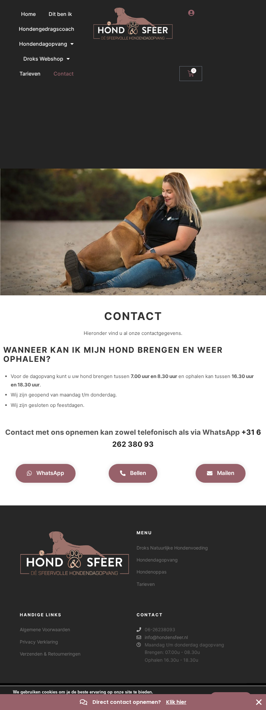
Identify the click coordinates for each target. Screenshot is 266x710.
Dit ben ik (60, 14)
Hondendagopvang (43, 44)
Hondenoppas (151, 571)
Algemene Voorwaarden (45, 629)
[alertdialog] (133, 702)
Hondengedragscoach (46, 29)
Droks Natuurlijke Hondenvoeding (172, 547)
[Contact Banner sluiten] (259, 702)
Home (28, 14)
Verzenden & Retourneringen (50, 654)
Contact (64, 73)
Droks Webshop (43, 58)
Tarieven (30, 73)
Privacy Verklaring (39, 642)
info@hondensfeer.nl (166, 637)
